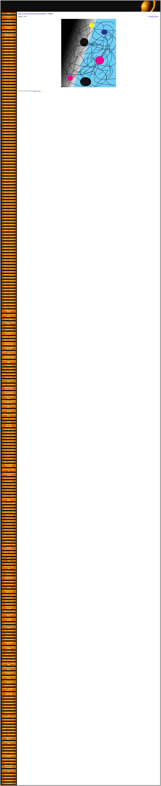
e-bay (9, 558)
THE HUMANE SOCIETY (8, 643)
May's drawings (9, 462)
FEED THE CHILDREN (8, 693)
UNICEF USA (9, 636)
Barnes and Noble (8, 536)
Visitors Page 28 (9, 118)
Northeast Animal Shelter (8, 668)
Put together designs (9, 619)
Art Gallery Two (9, 432)
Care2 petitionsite (8, 660)
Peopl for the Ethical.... (9, 738)
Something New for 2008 (9, 499)
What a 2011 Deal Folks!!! (9, 315)
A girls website (8, 601)
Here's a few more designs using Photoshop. (32, 13)
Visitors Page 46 (9, 171)
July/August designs (9, 607)
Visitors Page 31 (9, 127)
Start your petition (8, 657)
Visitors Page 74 (9, 254)
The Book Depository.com (9, 548)
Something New (9, 521)
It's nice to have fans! (9, 380)
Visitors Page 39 (9, 151)
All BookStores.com (9, 716)
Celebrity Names (9, 478)
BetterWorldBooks (9, 538)
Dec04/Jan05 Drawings (9, 465)
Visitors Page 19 (9, 92)
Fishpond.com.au (9, 725)
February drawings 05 (9, 469)
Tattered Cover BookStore (8, 591)
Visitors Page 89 (9, 298)
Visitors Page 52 (9, 189)
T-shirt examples (9, 487)
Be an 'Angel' (9, 762)
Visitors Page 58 (9, 207)
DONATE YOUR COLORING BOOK (8, 357)
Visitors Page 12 (9, 71)
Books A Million (9, 552)
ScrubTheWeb (8, 697)
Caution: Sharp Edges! (8, 397)
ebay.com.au (9, 564)
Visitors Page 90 (9, 301)
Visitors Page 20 (9, 95)
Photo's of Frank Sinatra (9, 626)
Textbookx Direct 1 (9, 595)
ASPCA (8, 651)
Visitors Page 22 (9, 100)
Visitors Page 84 (9, 283)
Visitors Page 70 (9, 242)
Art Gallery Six (8, 444)
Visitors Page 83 (9, 280)
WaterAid (9, 326)
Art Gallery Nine (9, 453)
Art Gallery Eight (9, 450)
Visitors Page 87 (9, 292)
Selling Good (9, 604)
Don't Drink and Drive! (9, 17)
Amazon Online (9, 533)
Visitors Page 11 (9, 68)
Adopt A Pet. (9, 654)
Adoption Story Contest (8, 672)
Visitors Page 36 (9, 142)
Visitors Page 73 (9, 251)
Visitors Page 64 (9, 224)
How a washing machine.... (8, 333)
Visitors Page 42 (9, 159)
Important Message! (9, 425)
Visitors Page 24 (9, 106)
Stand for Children (8, 752)
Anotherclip (8, 515)
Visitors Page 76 (9, 260)
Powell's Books (9, 581)
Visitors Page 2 (9, 41)
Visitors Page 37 (9, 145)
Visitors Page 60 (9, 213)
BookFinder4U (8, 703)
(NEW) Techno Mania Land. (8, 35)
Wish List (9, 633)
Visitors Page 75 (9, 257)
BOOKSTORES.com (9, 555)
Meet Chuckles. (9, 368)
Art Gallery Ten (8, 456)
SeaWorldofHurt (9, 639)
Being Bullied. (9, 319)
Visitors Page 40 (9, 154)
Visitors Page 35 (9, 139)
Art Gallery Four (9, 438)
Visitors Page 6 (9, 53)
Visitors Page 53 (9, 192)
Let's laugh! (8, 24)
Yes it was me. (8, 777)
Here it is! (9, 490)
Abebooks (9, 524)
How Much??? (8, 506)
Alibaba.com (9, 329)
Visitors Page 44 (9, 165)
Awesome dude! (9, 493)
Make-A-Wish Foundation (9, 766)
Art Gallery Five (9, 441)
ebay (8, 561)
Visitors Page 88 (9, 295)
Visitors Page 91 (9, 304)
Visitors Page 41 (9, 157)
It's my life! (8, 783)
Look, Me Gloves (9, 706)
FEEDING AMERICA (9, 337)
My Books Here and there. (9, 415)
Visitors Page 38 (9, 148)
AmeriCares (9, 749)
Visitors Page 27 (9, 115)
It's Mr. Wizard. (8, 371)
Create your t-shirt (9, 484)
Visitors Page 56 (9, 201)
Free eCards (9, 700)
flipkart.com (9, 571)
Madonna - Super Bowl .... (9, 322)
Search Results (9, 623)
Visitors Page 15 (9, 80)
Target (9, 587)
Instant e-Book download (8, 348)
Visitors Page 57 (9, 204)
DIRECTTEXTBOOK (9, 728)
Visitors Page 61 (9, 216)
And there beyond (8, 419)
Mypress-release (9, 496)
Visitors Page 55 (9, 198)
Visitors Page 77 (9, 263)
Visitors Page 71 (9, 245)
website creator (37, 90)
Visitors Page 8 (9, 59)
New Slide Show (9, 509)
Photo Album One (8, 734)
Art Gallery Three (9, 435)
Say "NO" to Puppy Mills (9, 664)
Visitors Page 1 (9, 38)
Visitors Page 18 (9, 89)
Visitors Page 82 (9, 278)
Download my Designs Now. (9, 343)
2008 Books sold (9, 611)
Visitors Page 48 (9, 177)
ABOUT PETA (9, 685)
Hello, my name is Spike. (8, 361)
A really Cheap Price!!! (8, 615)
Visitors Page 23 (9, 103)
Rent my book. (8, 584)
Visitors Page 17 (9, 86)
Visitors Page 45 (9, 168)
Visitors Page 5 (9, 50)
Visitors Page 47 (9, 174)
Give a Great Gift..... (9, 384)
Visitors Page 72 (9, 248)
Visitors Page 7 (9, 56)
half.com (9, 574)
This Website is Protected (9, 27)
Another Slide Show (9, 512)
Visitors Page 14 (9, 77)
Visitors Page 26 (9, 112)
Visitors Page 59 (9, 210)
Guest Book (8, 377)
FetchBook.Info (9, 722)
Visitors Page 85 (9, 286)
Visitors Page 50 (9, 183)
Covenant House (9, 746)
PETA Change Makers (9, 681)
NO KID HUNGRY (9, 340)
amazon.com (9, 527)
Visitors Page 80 (9, 272)
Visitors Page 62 (9, 219)
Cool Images (9, 481)
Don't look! (8, 21)
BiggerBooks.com (8, 544)
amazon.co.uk (8, 530)
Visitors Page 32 (9, 130)
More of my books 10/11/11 (8, 410)
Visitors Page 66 (9, 230)
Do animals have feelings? (9, 647)
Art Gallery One (9, 429)
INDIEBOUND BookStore (9, 577)
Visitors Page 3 (9, 44)
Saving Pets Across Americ (9, 677)
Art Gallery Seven (8, 447)
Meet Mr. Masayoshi (9, 374)
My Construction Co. (9, 770)
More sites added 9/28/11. (9, 406)
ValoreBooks (9, 598)
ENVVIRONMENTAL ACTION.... (9, 756)
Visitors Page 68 (9, 236)
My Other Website (8, 31)
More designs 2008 (9, 503)
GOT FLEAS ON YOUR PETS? (9, 392)
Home (9, 13)
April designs (9, 459)
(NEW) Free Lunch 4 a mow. (9, 352)
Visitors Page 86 (9, 289)
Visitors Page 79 (9, 269)
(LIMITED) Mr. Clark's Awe (9, 388)
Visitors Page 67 (9, 233)
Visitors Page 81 (9, 275)
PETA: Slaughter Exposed (9, 689)
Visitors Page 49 (9, 180)
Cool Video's (9, 780)
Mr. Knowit (9, 365)
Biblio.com (9, 541)
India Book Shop (9, 709)
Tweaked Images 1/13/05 (9, 474)
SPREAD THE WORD (9, 311)
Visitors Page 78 (9, 266)
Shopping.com (8, 712)
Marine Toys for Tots (9, 742)
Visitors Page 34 (9, 136)
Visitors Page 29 (9, 121)
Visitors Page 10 (9, 65)
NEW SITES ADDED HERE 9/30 (9, 401)
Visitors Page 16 (9, 83)
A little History (8, 518)
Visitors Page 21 (9, 97)
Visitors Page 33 (9, 133)
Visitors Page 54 (9, 195)
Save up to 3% (8, 630)
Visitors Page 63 (9, 221)
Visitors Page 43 (9, 162)
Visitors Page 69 (9, 239)
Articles (8, 422)
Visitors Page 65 (9, 227)
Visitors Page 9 (9, 62)
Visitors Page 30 (9, 124)
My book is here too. (9, 567)
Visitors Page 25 (9, 109)
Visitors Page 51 (9, 186)
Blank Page (8, 774)
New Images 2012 (8, 731)
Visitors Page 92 (9, 307)
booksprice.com (9, 720)
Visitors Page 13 (9, 74)
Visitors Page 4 (9, 47)
